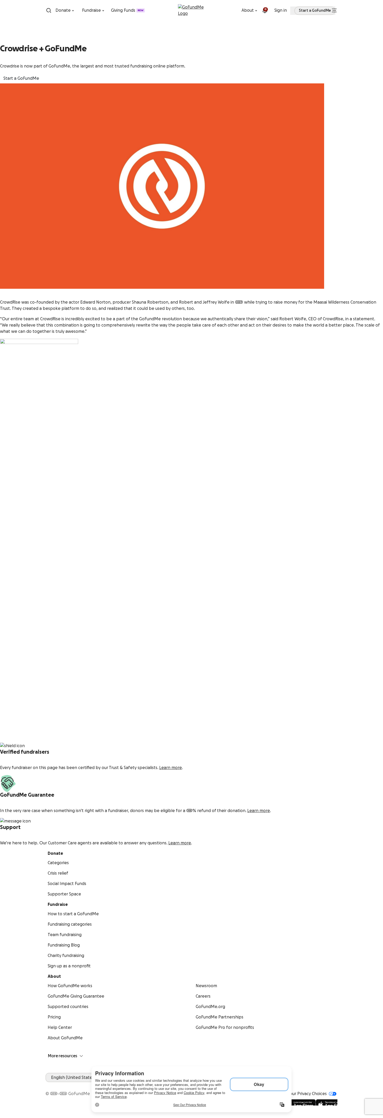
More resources (62, 1056)
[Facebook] (49, 1085)
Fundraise (91, 10)
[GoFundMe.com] (191, 10)
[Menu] (334, 10)
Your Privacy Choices (307, 1094)
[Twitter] (61, 1085)
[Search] (49, 10)
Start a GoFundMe (21, 78)
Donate (63, 10)
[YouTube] (55, 1085)
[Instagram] (67, 1085)
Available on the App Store (311, 1102)
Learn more (170, 768)
